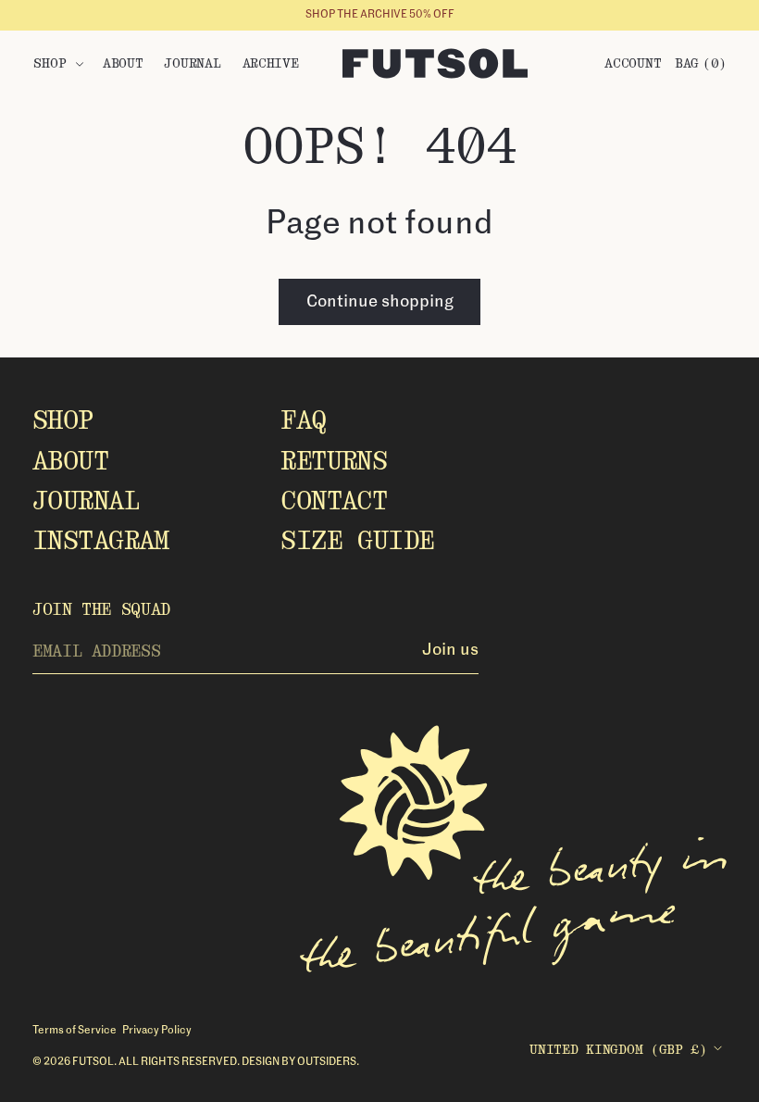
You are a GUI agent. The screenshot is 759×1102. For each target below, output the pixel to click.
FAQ (303, 420)
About (70, 460)
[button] (58, 63)
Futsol (93, 1062)
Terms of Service (74, 1030)
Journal (85, 500)
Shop (62, 420)
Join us (450, 650)
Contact (333, 500)
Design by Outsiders (299, 1062)
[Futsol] (435, 63)
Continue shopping (380, 302)
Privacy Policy (157, 1030)
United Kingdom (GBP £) (618, 1049)
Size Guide (356, 540)
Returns (333, 460)
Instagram (100, 540)
